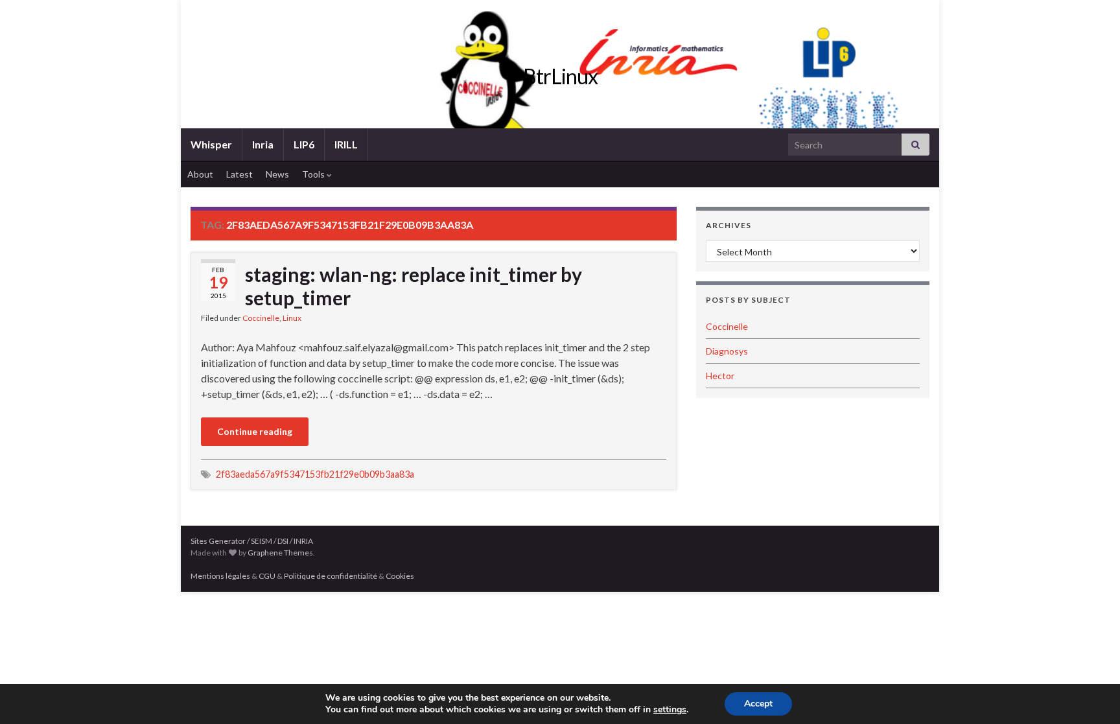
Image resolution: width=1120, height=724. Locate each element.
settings (669, 710)
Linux (292, 318)
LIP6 (304, 144)
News (277, 174)
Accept (758, 703)
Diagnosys (727, 350)
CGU (267, 576)
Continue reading (254, 431)
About (200, 174)
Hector (720, 375)
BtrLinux (560, 76)
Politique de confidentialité (330, 576)
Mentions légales (220, 576)
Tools (314, 174)
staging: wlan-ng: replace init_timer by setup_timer (413, 286)
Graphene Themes (280, 552)
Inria (263, 144)
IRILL (346, 144)
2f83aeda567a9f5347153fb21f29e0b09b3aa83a (315, 474)
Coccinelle (260, 318)
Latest (239, 174)
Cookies (400, 576)
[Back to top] (1091, 695)
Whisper (211, 144)
